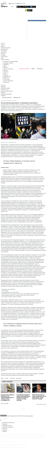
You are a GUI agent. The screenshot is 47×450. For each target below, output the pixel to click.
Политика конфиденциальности (7, 446)
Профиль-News (25, 373)
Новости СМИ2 (4, 403)
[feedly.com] (29, 34)
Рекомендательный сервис (41, 404)
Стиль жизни (6, 79)
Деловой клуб (4, 49)
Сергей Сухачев (12, 100)
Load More (23, 409)
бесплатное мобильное (12, 375)
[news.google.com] (29, 31)
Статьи (2, 43)
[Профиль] (4, 7)
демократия (18, 378)
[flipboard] (29, 38)
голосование (12, 378)
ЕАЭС (2, 58)
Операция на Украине (24, 68)
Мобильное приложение (7, 91)
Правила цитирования (6, 94)
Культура (5, 70)
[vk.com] (37, 20)
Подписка (3, 95)
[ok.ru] (29, 22)
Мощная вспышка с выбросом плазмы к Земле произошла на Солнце (20, 171)
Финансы (3, 53)
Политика (3, 55)
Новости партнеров (8, 80)
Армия (5, 66)
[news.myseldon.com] (29, 29)
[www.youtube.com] (29, 25)
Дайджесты (6, 77)
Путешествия (4, 56)
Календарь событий (8, 63)
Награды (3, 92)
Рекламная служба (5, 88)
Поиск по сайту (5, 89)
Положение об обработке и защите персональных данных (14, 444)
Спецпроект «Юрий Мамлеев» (10, 61)
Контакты (3, 85)
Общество (5, 71)
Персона (5, 67)
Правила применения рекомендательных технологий (13, 447)
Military (2, 46)
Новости (3, 44)
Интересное (6, 82)
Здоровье (5, 74)
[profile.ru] (29, 36)
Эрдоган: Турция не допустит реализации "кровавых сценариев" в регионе (21, 170)
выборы (7, 378)
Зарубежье (6, 64)
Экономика (3, 52)
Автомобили (4, 50)
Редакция (3, 86)
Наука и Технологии (14, 6)
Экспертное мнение (5, 47)
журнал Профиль (33, 373)
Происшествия (7, 76)
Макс (14, 373)
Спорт (4, 73)
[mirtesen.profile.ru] (29, 27)
